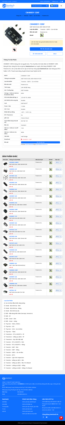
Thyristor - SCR (10, 326)
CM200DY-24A (13, 277)
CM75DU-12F (12, 290)
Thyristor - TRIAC (11, 331)
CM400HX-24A (13, 250)
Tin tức (4, 409)
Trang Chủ (18, 15)
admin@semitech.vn (41, 144)
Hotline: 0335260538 (45, 1)
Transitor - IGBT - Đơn (12, 347)
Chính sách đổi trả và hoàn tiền (29, 413)
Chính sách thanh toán (27, 411)
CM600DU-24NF (13, 270)
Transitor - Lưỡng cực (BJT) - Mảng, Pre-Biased (19, 368)
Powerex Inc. (45, 15)
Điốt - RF (8, 316)
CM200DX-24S (13, 189)
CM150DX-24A (13, 236)
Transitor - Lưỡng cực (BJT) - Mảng (15, 365)
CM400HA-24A (13, 203)
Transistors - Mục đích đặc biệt (14, 339)
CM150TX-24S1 (13, 243)
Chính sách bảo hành (27, 409)
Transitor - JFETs (10, 355)
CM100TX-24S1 (13, 256)
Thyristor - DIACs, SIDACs (13, 324)
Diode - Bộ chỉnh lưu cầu (12, 311)
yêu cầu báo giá (47, 49)
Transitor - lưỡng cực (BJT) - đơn (15, 360)
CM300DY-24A (13, 223)
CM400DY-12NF (27, 139)
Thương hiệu (5, 406)
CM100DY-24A (13, 176)
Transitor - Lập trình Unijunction (15, 357)
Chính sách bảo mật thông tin (29, 402)
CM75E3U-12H (13, 229)
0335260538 (29, 144)
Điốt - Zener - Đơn (11, 318)
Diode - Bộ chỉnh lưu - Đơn (13, 305)
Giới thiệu (4, 402)
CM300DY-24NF (13, 209)
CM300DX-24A (13, 182)
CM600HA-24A (13, 283)
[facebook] (43, 417)
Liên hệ (4, 411)
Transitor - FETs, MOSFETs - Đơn (15, 342)
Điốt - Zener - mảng (11, 321)
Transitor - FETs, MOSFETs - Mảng (15, 344)
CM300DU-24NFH (13, 162)
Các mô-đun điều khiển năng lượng (15, 303)
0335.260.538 (20, 392)
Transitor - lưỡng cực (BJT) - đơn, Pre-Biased (18, 363)
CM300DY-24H (13, 196)
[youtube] (47, 417)
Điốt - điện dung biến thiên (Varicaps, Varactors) (19, 313)
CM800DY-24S (13, 263)
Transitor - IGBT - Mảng (12, 350)
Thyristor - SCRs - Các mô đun (14, 329)
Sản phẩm (4, 404)
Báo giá (54, 5)
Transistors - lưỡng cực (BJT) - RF (15, 337)
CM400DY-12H (13, 216)
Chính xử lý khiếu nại (27, 404)
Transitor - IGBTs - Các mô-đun (32, 15)
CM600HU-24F (13, 169)
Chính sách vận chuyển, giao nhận (30, 406)
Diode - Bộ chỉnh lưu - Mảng (13, 308)
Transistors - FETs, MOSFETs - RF (15, 334)
